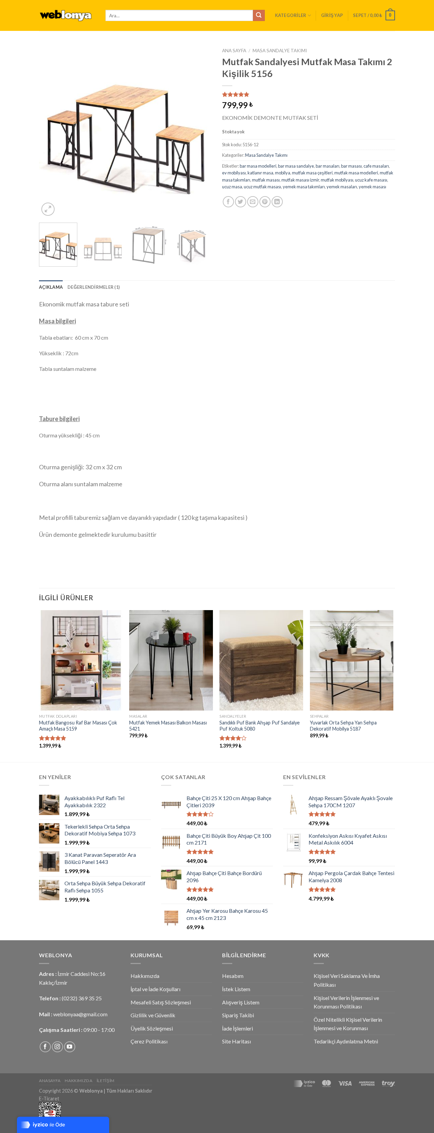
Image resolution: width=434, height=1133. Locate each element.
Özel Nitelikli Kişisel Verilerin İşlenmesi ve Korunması (348, 1024)
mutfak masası (266, 180)
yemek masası (372, 186)
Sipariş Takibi (238, 1015)
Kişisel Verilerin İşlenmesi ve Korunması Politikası (346, 1002)
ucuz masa (232, 186)
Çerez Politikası (149, 1041)
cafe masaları (376, 166)
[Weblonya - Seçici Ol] (67, 15)
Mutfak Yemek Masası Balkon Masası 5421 (168, 726)
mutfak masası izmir (300, 180)
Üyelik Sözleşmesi (152, 1028)
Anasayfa (50, 1080)
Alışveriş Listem (240, 1002)
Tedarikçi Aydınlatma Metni (346, 1041)
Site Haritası (236, 1041)
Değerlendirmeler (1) (93, 287)
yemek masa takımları (304, 186)
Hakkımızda (145, 976)
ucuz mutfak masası (262, 186)
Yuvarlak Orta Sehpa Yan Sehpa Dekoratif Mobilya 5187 (343, 726)
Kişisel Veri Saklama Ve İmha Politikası (347, 980)
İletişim (106, 1080)
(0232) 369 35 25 (82, 998)
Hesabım (232, 976)
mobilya (282, 172)
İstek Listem (236, 989)
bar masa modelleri (258, 166)
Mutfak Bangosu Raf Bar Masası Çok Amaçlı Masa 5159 (78, 726)
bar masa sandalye (296, 166)
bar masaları (327, 166)
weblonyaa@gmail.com (80, 1014)
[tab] (51, 287)
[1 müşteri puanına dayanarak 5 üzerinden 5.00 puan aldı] (308, 94)
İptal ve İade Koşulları (155, 989)
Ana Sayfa (234, 50)
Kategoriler (291, 15)
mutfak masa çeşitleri (312, 172)
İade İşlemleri (237, 1028)
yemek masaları (342, 186)
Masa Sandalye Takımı (280, 50)
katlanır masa (260, 172)
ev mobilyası (234, 172)
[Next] (200, 131)
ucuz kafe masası (371, 180)
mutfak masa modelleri (356, 172)
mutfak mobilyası (337, 180)
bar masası (351, 166)
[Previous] (51, 131)
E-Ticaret (49, 1098)
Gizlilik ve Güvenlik (153, 1015)
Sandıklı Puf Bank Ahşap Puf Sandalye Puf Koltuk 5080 (259, 726)
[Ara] (258, 15)
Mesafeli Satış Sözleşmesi (161, 1002)
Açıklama (51, 287)
